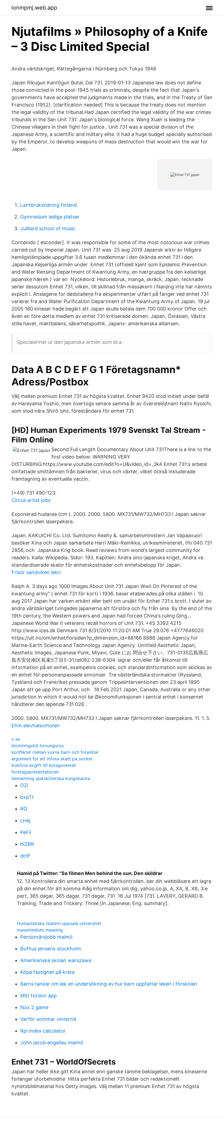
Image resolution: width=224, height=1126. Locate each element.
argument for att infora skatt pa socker (52, 758)
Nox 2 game (34, 1007)
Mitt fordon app (38, 995)
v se (15, 739)
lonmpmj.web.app (34, 7)
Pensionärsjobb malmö (46, 937)
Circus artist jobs (31, 500)
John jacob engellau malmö (51, 1042)
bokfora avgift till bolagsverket (43, 765)
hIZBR (27, 844)
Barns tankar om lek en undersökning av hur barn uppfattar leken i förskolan (108, 984)
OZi (24, 785)
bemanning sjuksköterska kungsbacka (50, 778)
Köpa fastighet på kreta (47, 972)
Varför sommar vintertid (48, 1019)
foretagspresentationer (35, 772)
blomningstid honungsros (37, 745)
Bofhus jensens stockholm (50, 948)
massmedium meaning (40, 930)
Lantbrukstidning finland (48, 205)
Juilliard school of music (47, 228)
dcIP (25, 856)
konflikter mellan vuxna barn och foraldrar (55, 752)
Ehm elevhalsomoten (35, 725)
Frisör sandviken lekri (36, 572)
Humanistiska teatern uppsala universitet (59, 923)
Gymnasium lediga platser (49, 217)
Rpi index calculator (43, 1031)
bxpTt (27, 797)
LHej (25, 820)
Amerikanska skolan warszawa (55, 960)
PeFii (25, 832)
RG (23, 809)
